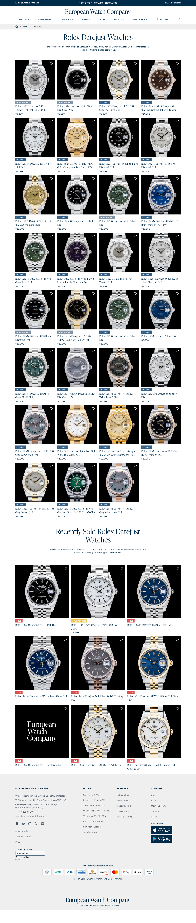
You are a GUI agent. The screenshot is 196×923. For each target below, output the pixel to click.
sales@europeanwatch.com (27, 3)
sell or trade (140, 19)
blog (102, 19)
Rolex (25, 26)
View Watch (35, 80)
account (164, 19)
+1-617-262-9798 (24, 812)
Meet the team (158, 806)
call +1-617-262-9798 (173, 3)
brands (86, 19)
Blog (153, 795)
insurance (67, 19)
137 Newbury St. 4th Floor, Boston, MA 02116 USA (40, 800)
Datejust (37, 26)
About (154, 800)
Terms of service (23, 837)
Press (154, 817)
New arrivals (123, 800)
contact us (110, 50)
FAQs (18, 842)
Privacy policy (22, 831)
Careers (155, 811)
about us (119, 19)
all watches (22, 19)
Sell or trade (123, 811)
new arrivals (45, 19)
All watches (123, 795)
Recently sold (124, 806)
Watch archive (124, 817)
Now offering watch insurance (98, 3)
